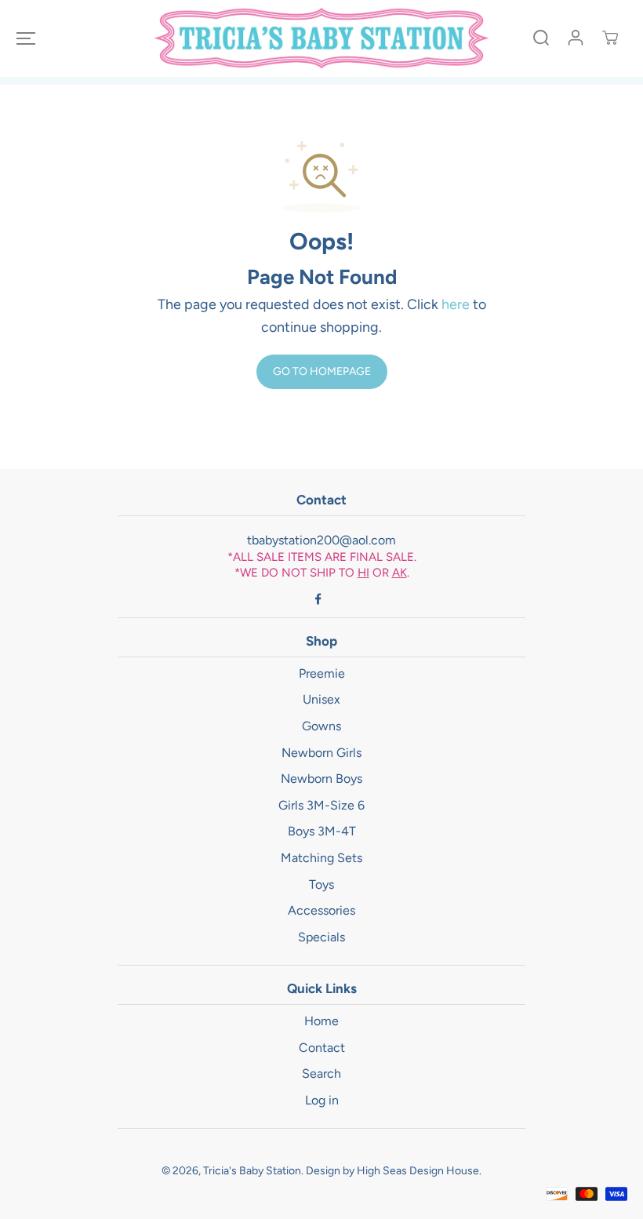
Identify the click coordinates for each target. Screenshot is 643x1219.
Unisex (321, 699)
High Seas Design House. (419, 1170)
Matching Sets (321, 857)
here (455, 304)
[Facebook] (318, 599)
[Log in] (575, 37)
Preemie (322, 673)
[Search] (541, 37)
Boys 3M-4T (322, 831)
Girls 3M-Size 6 (321, 805)
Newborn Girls (321, 752)
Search (321, 1073)
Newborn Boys (321, 778)
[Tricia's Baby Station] (321, 37)
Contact (322, 1047)
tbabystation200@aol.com (321, 540)
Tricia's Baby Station (252, 1170)
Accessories (321, 910)
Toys (321, 884)
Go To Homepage (322, 371)
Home (321, 1020)
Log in (322, 1100)
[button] (23, 38)
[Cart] (610, 37)
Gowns (321, 726)
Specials (321, 937)
